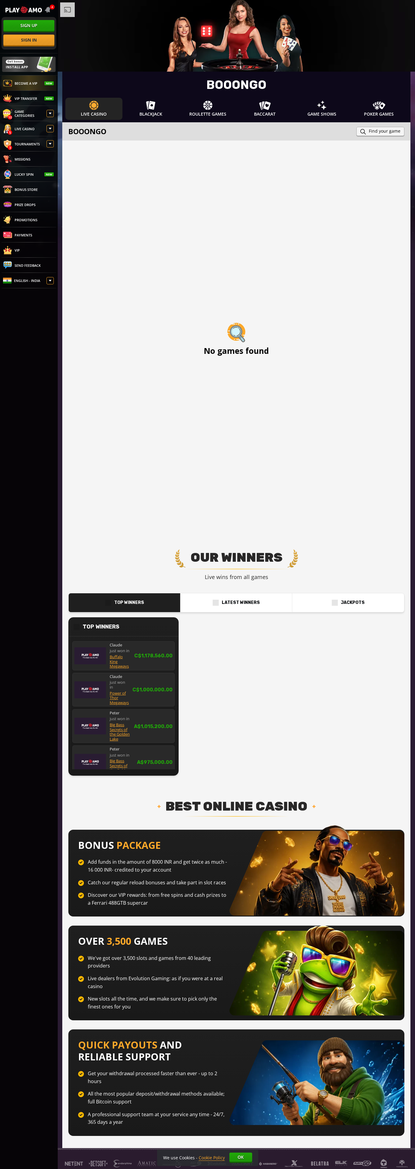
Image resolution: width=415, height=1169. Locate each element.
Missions (22, 159)
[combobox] (48, 9)
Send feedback (28, 265)
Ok (241, 1157)
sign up (28, 25)
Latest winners (241, 602)
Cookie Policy (212, 1158)
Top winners (129, 602)
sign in (29, 40)
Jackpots (353, 602)
